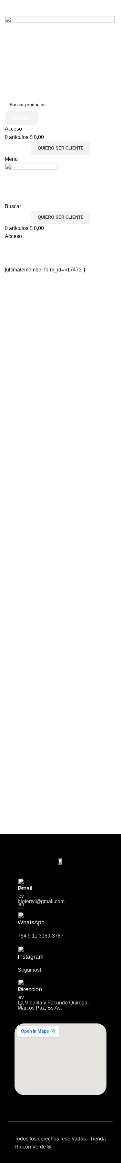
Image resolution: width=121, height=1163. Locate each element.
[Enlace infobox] (60, 959)
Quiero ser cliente (61, 148)
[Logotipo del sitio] (60, 57)
